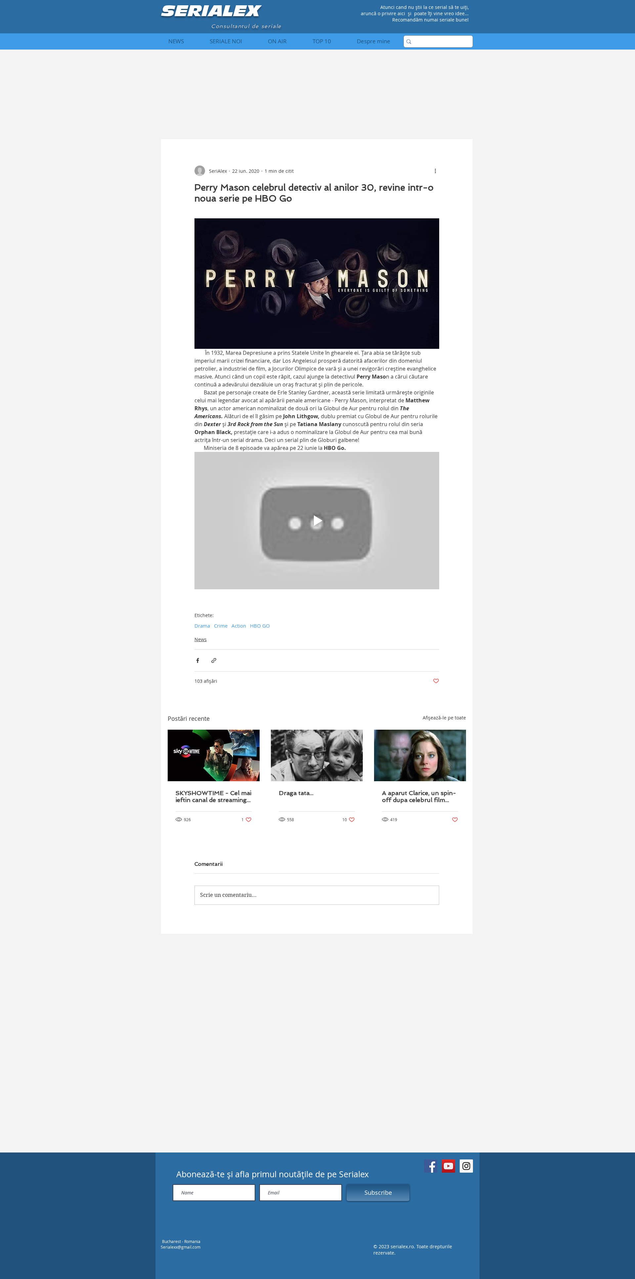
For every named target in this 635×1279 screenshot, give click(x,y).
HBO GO (260, 626)
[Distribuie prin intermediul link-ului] (214, 660)
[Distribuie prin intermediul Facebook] (197, 660)
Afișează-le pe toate (444, 717)
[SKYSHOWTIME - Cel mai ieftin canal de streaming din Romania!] (214, 755)
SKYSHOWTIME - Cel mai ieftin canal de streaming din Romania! (213, 796)
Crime (221, 626)
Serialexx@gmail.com (180, 1247)
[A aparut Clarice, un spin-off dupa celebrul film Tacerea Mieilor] (420, 755)
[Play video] (316, 520)
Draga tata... (296, 792)
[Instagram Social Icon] (466, 1166)
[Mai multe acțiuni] (435, 171)
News (200, 639)
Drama (202, 626)
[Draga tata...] (317, 755)
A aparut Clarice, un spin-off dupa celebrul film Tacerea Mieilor (419, 796)
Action (239, 626)
